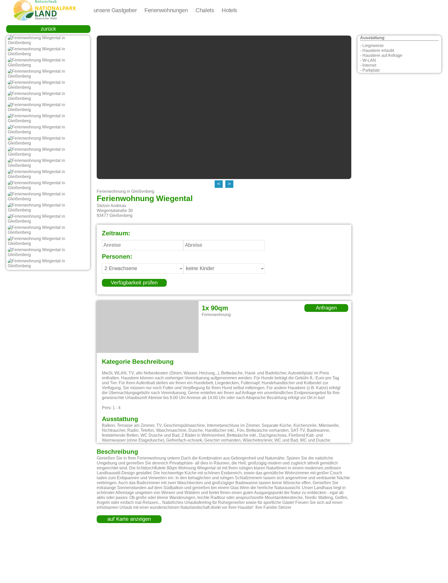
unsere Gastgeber (115, 10)
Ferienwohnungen (166, 10)
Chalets (204, 10)
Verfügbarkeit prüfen (134, 282)
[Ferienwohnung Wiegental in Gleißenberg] (48, 40)
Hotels (229, 10)
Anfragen (326, 308)
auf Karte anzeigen (129, 519)
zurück (48, 29)
